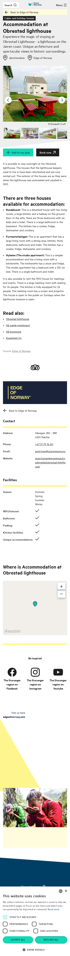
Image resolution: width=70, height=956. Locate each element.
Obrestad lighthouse (17, 319)
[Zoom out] (61, 594)
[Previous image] (8, 100)
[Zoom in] (61, 586)
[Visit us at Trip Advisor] (35, 367)
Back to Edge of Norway (24, 12)
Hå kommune (13, 331)
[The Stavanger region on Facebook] (12, 672)
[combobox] (61, 891)
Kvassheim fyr (14, 338)
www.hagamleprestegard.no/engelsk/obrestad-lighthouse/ (50, 462)
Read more (54, 909)
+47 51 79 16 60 (44, 444)
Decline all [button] (51, 939)
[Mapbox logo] (12, 631)
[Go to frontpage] (35, 4)
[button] (35, 949)
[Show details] (35, 604)
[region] (35, 608)
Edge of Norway (21, 351)
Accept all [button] (18, 939)
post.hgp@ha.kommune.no (50, 451)
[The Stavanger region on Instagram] (35, 672)
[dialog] (35, 921)
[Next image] (62, 100)
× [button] (65, 891)
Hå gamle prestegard (18, 325)
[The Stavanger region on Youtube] (58, 672)
